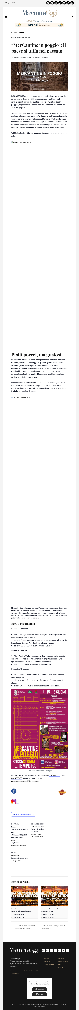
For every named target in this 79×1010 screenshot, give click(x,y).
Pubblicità (27, 971)
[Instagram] (56, 3)
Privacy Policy (35, 971)
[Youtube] (64, 3)
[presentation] (24, 896)
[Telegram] (52, 3)
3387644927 (54, 775)
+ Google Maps (16, 861)
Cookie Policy (15, 973)
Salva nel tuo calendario (23, 814)
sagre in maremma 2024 (19, 845)
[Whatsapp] (72, 3)
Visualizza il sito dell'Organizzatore (37, 835)
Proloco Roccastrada (38, 827)
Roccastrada (15, 856)
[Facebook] (48, 3)
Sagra (13, 840)
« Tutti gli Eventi (17, 32)
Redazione (13, 971)
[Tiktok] (68, 3)
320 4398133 (16, 778)
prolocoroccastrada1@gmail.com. (25, 781)
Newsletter (20, 971)
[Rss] (60, 3)
